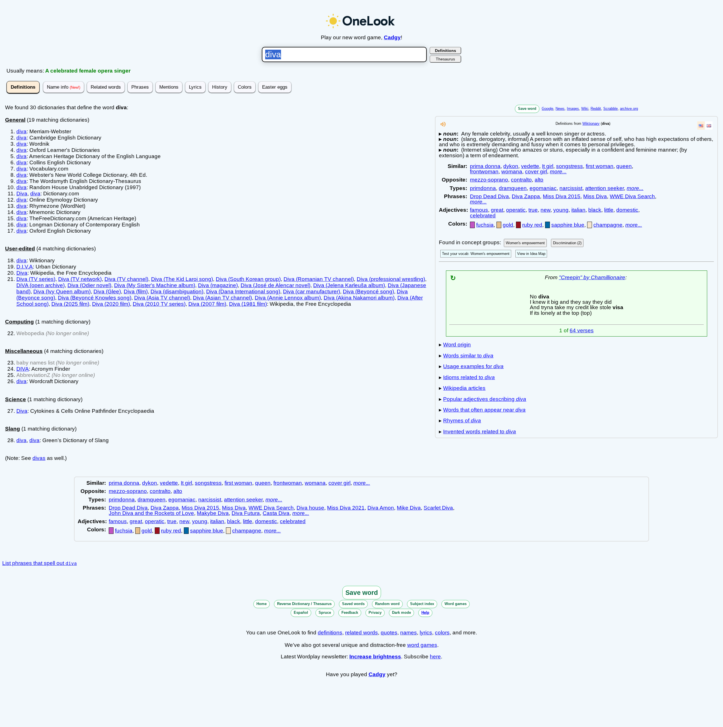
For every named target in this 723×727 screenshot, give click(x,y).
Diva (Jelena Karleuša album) (349, 285)
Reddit (596, 108)
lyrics (426, 633)
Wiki (584, 108)
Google (547, 108)
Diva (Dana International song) (243, 291)
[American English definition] (701, 125)
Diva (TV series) (35, 279)
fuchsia (485, 225)
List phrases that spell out (39, 563)
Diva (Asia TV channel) (162, 298)
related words (361, 633)
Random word (387, 604)
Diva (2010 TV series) (159, 304)
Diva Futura (246, 513)
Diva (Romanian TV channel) (319, 279)
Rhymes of (462, 420)
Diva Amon (380, 508)
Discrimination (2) (567, 243)
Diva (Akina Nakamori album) (359, 298)
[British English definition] (709, 125)
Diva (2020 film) (111, 304)
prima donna (485, 166)
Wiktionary (591, 123)
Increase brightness (375, 657)
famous (479, 210)
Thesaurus (445, 59)
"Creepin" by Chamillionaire (592, 277)
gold (508, 225)
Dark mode (401, 612)
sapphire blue (567, 225)
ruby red (532, 225)
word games (422, 645)
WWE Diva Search (632, 196)
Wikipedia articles (464, 388)
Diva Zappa (526, 196)
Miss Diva (595, 196)
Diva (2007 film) (207, 304)
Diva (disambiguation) (177, 291)
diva (21, 131)
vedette (530, 166)
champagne (607, 225)
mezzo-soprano (489, 180)
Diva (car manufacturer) (311, 291)
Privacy (375, 612)
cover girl (536, 171)
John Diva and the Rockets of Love (151, 513)
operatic (516, 210)
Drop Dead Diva (489, 196)
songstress (569, 166)
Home (261, 604)
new (545, 210)
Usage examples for (473, 366)
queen (624, 166)
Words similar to (468, 356)
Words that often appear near (484, 410)
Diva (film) (136, 291)
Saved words (353, 604)
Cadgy (392, 37)
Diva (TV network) (80, 279)
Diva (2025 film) (70, 304)
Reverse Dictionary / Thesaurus (304, 604)
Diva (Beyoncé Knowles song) (94, 298)
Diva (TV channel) (126, 279)
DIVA (22, 369)
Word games (456, 604)
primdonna (483, 188)
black (594, 210)
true (533, 210)
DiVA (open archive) (40, 285)
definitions (330, 633)
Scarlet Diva (438, 508)
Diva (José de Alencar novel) (275, 285)
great (497, 210)
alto (539, 180)
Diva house (310, 508)
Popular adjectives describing (484, 399)
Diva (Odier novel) (89, 285)
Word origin (457, 345)
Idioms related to (469, 377)
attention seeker (604, 188)
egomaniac (543, 188)
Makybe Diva (213, 513)
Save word (527, 108)
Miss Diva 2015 (561, 196)
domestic (627, 210)
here (435, 657)
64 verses (582, 330)
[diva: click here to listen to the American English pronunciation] (443, 126)
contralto (521, 180)
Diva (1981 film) (248, 304)
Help (425, 612)
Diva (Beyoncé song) (368, 291)
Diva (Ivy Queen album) (62, 291)
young (561, 210)
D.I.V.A (24, 267)
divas (38, 458)
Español (301, 612)
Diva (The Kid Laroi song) (182, 279)
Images (573, 108)
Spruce (325, 612)
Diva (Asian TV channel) (222, 298)
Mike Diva (409, 508)
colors (442, 633)
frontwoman (484, 171)
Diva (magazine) (218, 285)
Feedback (349, 612)
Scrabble (610, 108)
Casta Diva (276, 513)
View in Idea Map (531, 254)
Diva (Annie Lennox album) (288, 298)
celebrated (483, 216)
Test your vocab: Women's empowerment (475, 254)
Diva (21, 194)
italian (578, 210)
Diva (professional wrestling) (391, 279)
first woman (599, 166)
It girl (547, 166)
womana (511, 171)
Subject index (422, 604)
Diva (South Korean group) (248, 279)
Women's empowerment (525, 243)
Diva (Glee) (107, 291)
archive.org (629, 108)
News (560, 108)
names (408, 633)
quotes (389, 633)
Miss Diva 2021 (346, 508)
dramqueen (513, 188)
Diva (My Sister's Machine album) (154, 285)
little (608, 210)
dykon (510, 166)
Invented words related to (479, 432)
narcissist (570, 188)
